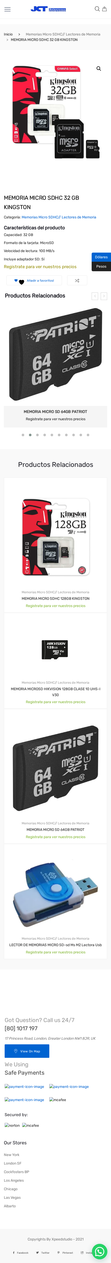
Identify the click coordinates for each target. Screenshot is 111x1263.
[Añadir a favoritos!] (97, 482)
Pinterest (67, 1252)
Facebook (22, 1252)
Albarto (10, 1206)
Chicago (11, 1189)
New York (11, 1155)
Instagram (92, 1252)
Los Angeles (14, 1180)
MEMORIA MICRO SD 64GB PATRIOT (55, 411)
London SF (12, 1163)
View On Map (30, 1051)
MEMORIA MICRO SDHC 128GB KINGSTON (56, 598)
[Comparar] (77, 280)
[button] (99, 68)
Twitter (45, 1252)
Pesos (99, 266)
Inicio (8, 34)
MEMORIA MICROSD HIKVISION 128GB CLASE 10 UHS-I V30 (55, 692)
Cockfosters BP (16, 1172)
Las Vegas (12, 1197)
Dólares (100, 256)
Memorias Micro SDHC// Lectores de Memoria (63, 34)
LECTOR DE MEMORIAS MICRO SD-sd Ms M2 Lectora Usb (55, 945)
